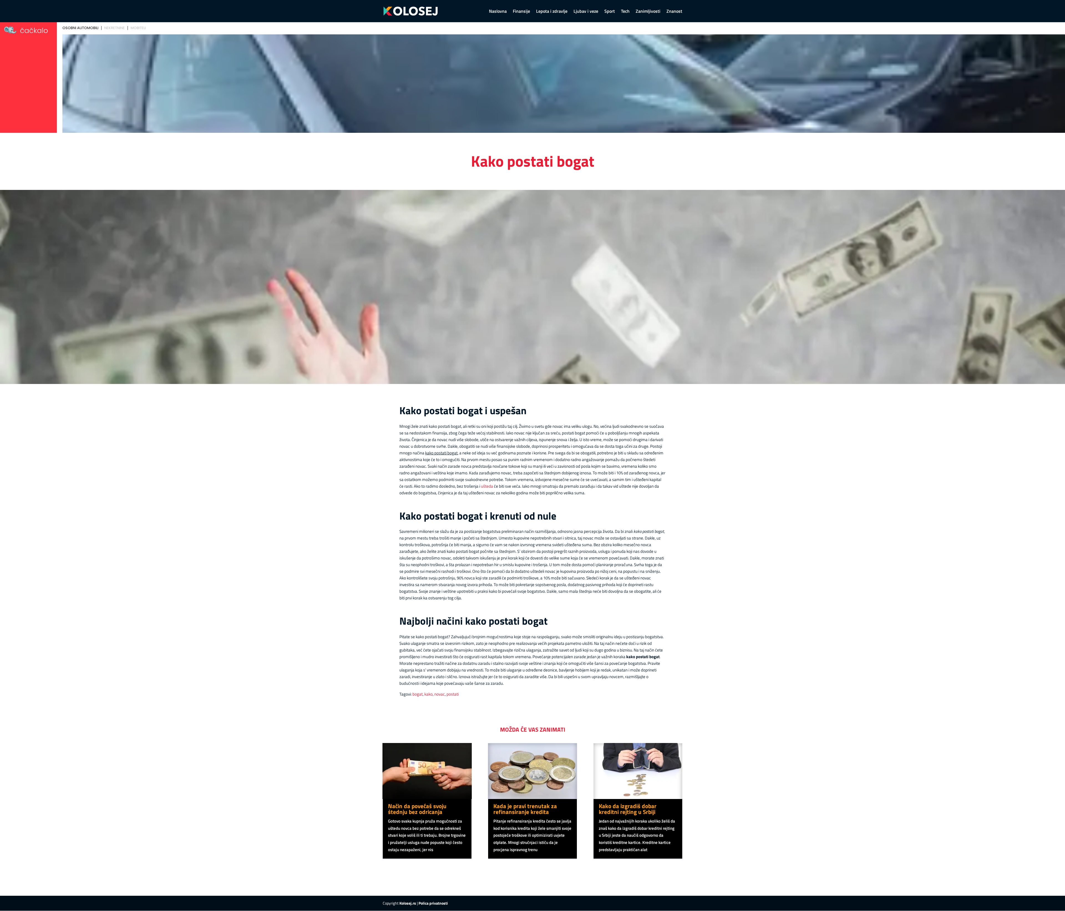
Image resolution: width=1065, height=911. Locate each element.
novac (439, 694)
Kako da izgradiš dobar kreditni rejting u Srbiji (627, 808)
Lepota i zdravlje (551, 11)
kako (428, 694)
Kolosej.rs (407, 903)
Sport (609, 11)
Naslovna (498, 11)
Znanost (674, 11)
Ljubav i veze (586, 11)
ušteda (487, 486)
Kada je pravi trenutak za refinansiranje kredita (525, 808)
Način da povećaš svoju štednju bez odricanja (417, 808)
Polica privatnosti (433, 903)
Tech (625, 11)
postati (453, 694)
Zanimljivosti (648, 11)
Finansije (521, 11)
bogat (417, 694)
